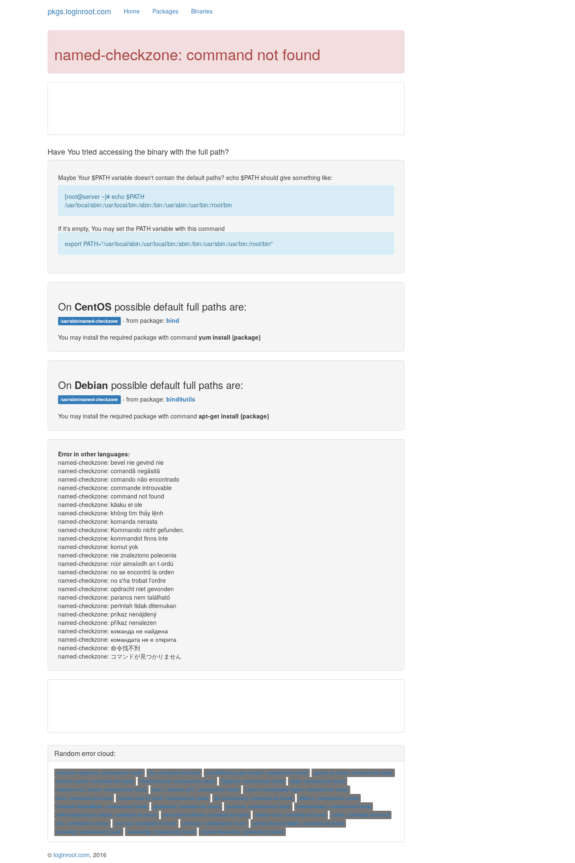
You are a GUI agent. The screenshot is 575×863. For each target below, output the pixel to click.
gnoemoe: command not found (258, 806)
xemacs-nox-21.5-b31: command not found (163, 798)
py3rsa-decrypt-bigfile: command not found (298, 823)
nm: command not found (174, 772)
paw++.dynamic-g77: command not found (196, 789)
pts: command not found (82, 823)
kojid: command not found (317, 781)
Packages (165, 11)
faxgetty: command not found (252, 781)
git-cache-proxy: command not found (253, 798)
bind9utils (180, 399)
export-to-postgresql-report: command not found (296, 789)
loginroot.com (71, 854)
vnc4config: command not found (161, 831)
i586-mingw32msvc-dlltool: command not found (106, 815)
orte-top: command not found (145, 823)
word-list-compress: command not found (99, 772)
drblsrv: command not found (328, 798)
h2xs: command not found (84, 798)
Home (132, 11)
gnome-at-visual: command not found (353, 772)
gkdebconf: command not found (187, 806)
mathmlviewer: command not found (333, 806)
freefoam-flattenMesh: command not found (101, 806)
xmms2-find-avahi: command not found (242, 831)
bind (172, 320)
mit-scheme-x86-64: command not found (205, 815)
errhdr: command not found (360, 815)
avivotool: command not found (88, 831)
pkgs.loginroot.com (79, 10)
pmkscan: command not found (214, 823)
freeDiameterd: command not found (177, 781)
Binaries (202, 11)
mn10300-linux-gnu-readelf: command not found (256, 772)
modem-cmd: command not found (290, 815)
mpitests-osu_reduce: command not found (101, 789)
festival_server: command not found (95, 781)
